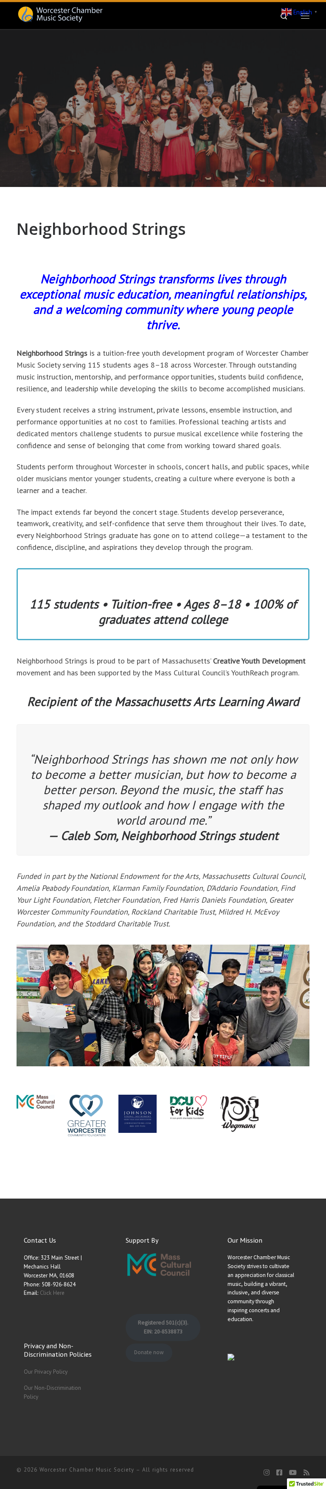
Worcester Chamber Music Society (86, 1469)
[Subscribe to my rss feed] (306, 1472)
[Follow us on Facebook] (279, 1472)
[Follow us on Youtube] (293, 1472)
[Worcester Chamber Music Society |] (60, 14)
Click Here (52, 1293)
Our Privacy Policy (45, 1371)
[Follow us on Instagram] (267, 1472)
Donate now (149, 1352)
